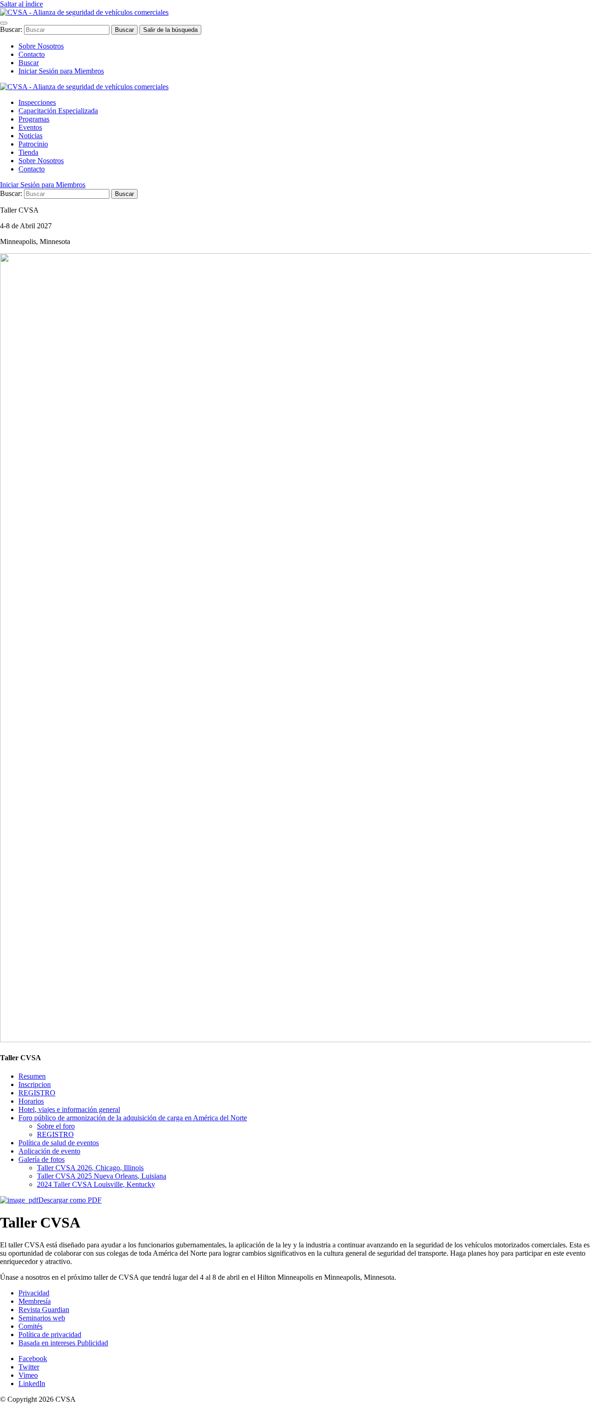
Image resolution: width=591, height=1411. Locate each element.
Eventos (30, 127)
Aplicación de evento (49, 1151)
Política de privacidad (49, 1334)
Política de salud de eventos (58, 1143)
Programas (33, 119)
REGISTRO (36, 1093)
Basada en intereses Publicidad (63, 1343)
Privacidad (33, 1293)
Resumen (32, 1076)
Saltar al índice (21, 4)
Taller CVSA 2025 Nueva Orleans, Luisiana (101, 1176)
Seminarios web (41, 1318)
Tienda (28, 152)
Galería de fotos (41, 1159)
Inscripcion (34, 1084)
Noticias (30, 136)
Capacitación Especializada (58, 111)
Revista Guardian (43, 1309)
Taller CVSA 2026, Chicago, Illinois (90, 1168)
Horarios (31, 1101)
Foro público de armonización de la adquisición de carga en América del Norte (132, 1118)
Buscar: (12, 29)
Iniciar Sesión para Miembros (61, 71)
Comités (30, 1326)
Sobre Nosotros (41, 46)
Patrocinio (33, 144)
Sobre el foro (56, 1126)
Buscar (28, 63)
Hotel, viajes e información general (69, 1109)
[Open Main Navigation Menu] (3, 23)
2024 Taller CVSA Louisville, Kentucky (96, 1184)
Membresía (34, 1301)
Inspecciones (37, 102)
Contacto (31, 54)
